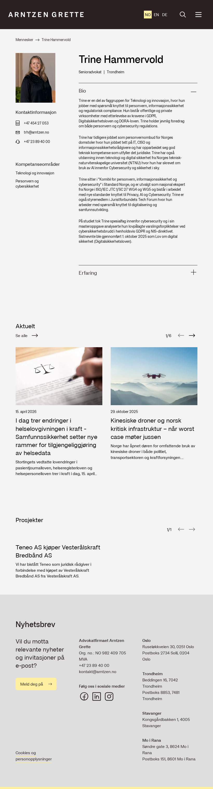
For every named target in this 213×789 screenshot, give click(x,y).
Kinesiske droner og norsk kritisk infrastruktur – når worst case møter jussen (152, 428)
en (156, 14)
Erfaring (88, 273)
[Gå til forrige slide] (181, 335)
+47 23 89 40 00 (94, 665)
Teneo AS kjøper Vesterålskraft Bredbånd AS (58, 551)
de (164, 14)
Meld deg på (31, 684)
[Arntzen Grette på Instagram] (109, 696)
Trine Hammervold (56, 39)
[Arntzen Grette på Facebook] (84, 696)
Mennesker (24, 39)
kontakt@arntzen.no (97, 671)
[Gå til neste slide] (192, 335)
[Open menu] (198, 14)
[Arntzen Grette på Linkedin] (96, 696)
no (148, 14)
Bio (82, 91)
